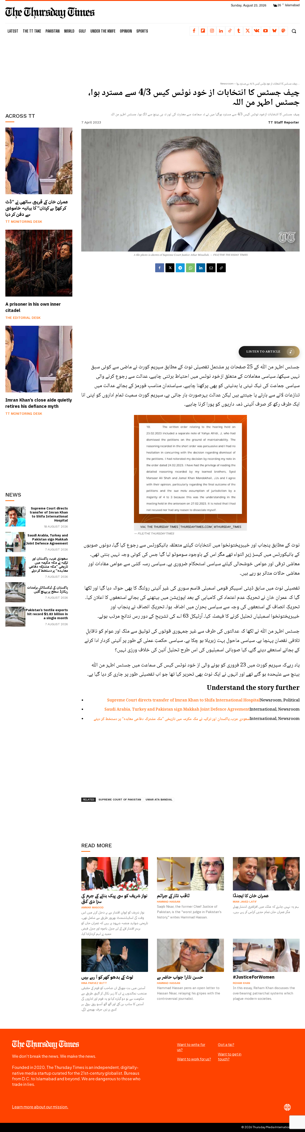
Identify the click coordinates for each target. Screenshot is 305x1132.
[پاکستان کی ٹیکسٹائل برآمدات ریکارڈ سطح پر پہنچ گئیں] (15, 592)
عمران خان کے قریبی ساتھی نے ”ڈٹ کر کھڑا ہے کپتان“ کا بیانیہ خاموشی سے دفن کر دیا (36, 208)
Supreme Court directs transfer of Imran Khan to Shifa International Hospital (49, 514)
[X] (247, 31)
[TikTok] (229, 31)
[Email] (211, 267)
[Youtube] (265, 31)
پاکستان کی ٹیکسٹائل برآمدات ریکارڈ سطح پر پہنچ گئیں (47, 589)
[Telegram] (180, 267)
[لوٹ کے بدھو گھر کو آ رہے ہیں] (114, 955)
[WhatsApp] (190, 267)
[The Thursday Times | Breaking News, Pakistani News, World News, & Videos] (50, 13)
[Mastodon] (283, 31)
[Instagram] (211, 31)
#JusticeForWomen (253, 977)
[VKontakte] (256, 31)
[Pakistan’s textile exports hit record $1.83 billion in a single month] (15, 617)
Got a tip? (226, 1044)
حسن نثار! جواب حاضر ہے (180, 977)
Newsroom (227, 84)
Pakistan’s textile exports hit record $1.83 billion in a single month (47, 614)
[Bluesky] (274, 31)
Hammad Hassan (168, 901)
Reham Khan (241, 983)
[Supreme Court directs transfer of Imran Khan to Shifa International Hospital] (15, 516)
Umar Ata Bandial (159, 799)
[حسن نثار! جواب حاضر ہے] (190, 955)
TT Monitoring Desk (23, 222)
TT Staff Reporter (283, 122)
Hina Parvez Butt (94, 983)
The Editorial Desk (23, 318)
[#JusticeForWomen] (266, 955)
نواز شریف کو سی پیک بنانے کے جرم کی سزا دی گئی (114, 898)
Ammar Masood (92, 907)
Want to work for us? (194, 1059)
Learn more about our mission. (40, 1106)
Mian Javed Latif (245, 901)
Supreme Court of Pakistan (119, 799)
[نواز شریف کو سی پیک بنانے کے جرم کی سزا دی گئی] (114, 874)
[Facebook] (194, 31)
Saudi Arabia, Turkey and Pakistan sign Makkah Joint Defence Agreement (47, 539)
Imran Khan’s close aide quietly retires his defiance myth (38, 403)
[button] (294, 31)
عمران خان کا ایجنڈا (251, 895)
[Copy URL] (221, 267)
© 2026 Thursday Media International (267, 1127)
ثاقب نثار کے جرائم (173, 895)
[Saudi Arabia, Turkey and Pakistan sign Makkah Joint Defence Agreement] (15, 542)
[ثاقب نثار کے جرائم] (190, 874)
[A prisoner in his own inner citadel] (38, 263)
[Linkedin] (220, 31)
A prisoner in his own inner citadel (33, 307)
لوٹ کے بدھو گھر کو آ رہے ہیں (107, 977)
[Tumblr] (238, 31)
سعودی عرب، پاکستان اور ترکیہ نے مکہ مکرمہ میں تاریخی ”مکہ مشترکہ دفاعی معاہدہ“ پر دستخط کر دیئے (48, 564)
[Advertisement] (38, 73)
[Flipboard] (202, 31)
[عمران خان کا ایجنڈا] (266, 874)
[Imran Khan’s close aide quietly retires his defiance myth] (38, 359)
